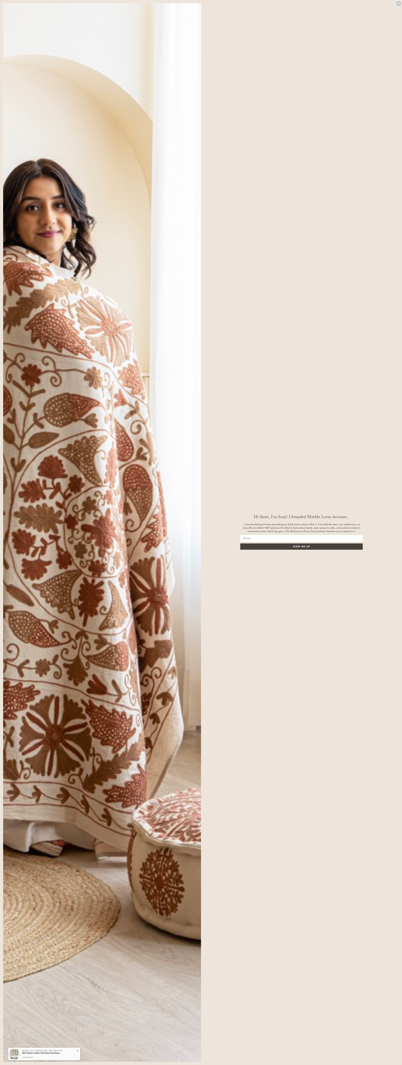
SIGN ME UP (301, 546)
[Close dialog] (398, 3)
